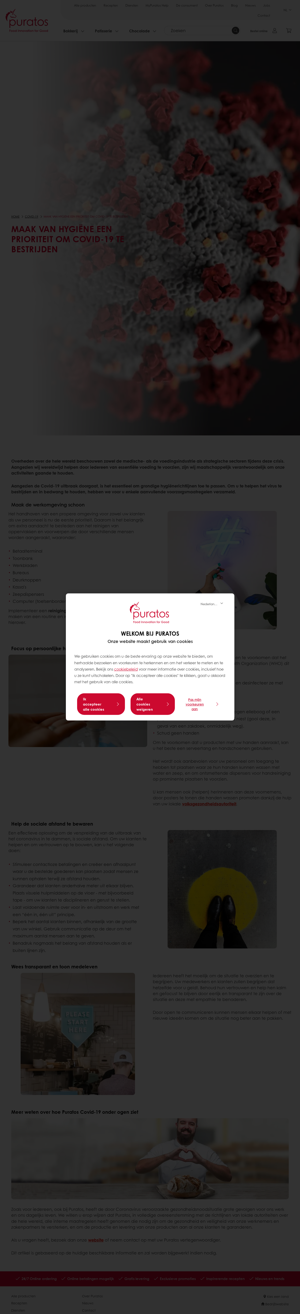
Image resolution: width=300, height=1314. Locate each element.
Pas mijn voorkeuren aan (195, 704)
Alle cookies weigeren (144, 704)
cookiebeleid (126, 669)
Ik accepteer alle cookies (93, 704)
